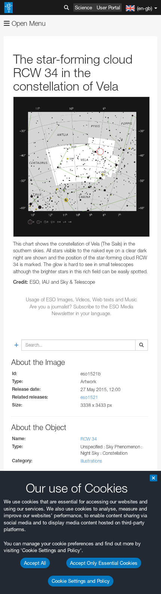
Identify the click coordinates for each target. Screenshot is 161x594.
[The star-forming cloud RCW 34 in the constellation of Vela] (81, 167)
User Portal (108, 7)
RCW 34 (88, 439)
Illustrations (91, 461)
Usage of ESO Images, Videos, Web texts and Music (81, 299)
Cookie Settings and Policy (81, 581)
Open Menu (28, 23)
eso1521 (89, 397)
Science (83, 7)
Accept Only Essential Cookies (103, 563)
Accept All (35, 563)
